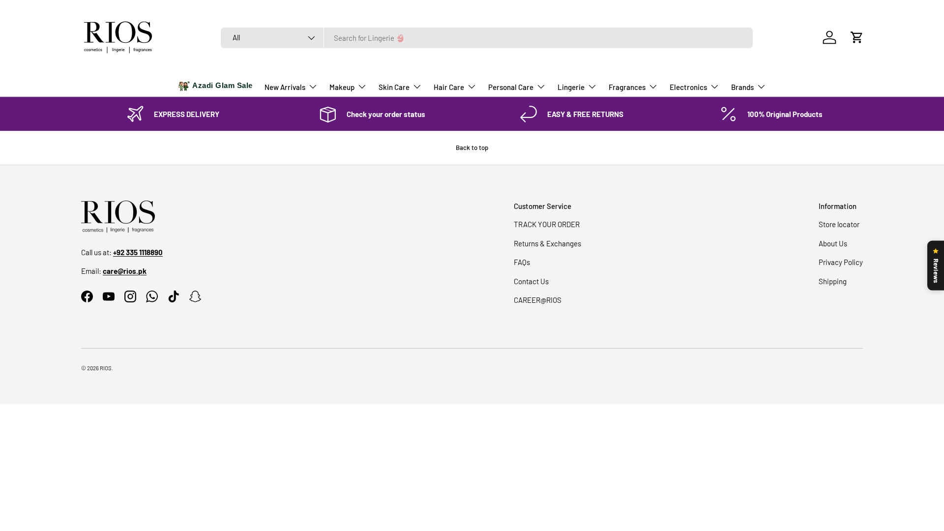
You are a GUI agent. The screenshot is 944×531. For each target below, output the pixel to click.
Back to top (472, 147)
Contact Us (531, 281)
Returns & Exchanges (547, 243)
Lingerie (571, 87)
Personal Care (510, 87)
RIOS (106, 368)
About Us (833, 243)
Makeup (341, 87)
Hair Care (449, 87)
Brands (742, 87)
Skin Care (394, 87)
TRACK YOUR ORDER (547, 224)
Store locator (839, 224)
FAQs (522, 262)
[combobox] (487, 38)
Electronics (688, 87)
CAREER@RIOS (537, 299)
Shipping (833, 281)
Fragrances (627, 87)
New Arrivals (285, 87)
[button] (857, 37)
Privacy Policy (841, 262)
